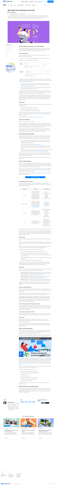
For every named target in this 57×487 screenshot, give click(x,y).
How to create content (7, 49)
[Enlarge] (50, 63)
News (11, 5)
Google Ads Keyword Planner (25, 83)
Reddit (42, 151)
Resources (31, 1)
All (8, 5)
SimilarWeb (30, 116)
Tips (14, 5)
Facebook (45, 151)
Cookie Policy (18, 476)
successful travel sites (22, 383)
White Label (10, 476)
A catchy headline (22, 298)
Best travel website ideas (8, 50)
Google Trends (23, 87)
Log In (46, 1)
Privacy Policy (18, 475)
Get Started (50, 1)
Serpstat (34, 116)
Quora (40, 151)
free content (45, 168)
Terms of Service (19, 473)
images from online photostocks (38, 274)
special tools (39, 144)
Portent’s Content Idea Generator (40, 145)
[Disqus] (28, 456)
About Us (40, 1)
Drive (36, 1)
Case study (46, 202)
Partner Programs (25, 1)
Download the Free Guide (35, 177)
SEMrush (37, 116)
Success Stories (28, 5)
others (42, 116)
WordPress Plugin (11, 475)
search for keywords (25, 246)
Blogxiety (33, 5)
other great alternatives (34, 93)
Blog (1, 476)
